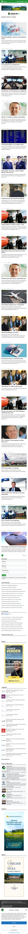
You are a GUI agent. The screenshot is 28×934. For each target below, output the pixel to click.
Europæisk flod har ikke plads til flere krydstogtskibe (12, 622)
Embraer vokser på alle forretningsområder (10, 603)
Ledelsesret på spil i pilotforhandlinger (12, 198)
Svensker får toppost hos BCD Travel (8, 621)
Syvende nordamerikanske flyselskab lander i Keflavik (12, 591)
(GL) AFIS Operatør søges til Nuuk (13, 709)
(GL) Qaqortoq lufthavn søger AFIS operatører (15, 699)
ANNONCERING (9, 3)
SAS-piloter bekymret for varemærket (12, 305)
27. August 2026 (23, 772)
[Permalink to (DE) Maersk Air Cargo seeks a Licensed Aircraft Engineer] (3, 746)
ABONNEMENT (3, 3)
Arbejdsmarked (10, 48)
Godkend (14, 922)
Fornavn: (4, 561)
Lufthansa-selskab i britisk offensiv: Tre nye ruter (11, 593)
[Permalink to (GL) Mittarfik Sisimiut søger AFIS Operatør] (3, 707)
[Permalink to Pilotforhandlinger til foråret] (14, 330)
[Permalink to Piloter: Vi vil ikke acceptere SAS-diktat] (14, 115)
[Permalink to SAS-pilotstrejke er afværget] (14, 466)
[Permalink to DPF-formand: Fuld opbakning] (14, 518)
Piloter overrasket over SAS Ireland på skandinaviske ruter (12, 412)
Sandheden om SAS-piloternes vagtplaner (14, 91)
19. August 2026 (17, 787)
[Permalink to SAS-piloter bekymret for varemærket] (14, 303)
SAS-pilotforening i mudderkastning (12, 358)
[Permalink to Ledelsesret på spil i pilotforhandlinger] (14, 196)
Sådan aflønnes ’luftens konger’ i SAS (12, 224)
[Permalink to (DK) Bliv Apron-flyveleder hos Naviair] (3, 737)
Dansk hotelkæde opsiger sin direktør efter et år (11, 630)
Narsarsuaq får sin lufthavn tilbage (8, 787)
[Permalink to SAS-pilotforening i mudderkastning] (14, 356)
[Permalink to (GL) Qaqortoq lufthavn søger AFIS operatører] (3, 703)
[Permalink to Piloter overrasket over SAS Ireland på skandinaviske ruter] (14, 409)
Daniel (7, 781)
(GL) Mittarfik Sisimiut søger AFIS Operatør (15, 704)
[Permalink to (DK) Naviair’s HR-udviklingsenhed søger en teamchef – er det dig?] (3, 693)
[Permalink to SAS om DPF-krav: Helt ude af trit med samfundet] (14, 491)
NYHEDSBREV (15, 3)
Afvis (14, 926)
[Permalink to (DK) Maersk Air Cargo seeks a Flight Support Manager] (3, 742)
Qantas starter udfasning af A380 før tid (9, 597)
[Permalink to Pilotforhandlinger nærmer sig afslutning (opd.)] (14, 35)
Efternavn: (4, 565)
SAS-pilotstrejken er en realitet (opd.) (12, 144)
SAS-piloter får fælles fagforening (11, 386)
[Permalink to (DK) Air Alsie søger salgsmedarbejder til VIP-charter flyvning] (3, 722)
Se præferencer (14, 930)
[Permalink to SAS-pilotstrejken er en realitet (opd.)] (14, 142)
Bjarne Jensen (9, 789)
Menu (5, 1)
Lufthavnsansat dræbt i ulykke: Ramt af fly (10, 601)
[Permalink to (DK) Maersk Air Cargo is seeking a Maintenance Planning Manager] (3, 751)
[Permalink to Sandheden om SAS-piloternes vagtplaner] (14, 89)
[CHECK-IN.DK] (14, 14)
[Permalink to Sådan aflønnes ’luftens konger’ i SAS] (14, 222)
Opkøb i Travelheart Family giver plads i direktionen (11, 626)
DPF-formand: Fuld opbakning (10, 520)
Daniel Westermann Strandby (12, 773)
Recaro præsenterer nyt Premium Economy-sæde (11, 607)
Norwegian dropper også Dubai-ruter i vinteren (10, 595)
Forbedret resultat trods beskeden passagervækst (11, 605)
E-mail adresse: (5, 570)
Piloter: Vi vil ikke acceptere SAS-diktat (13, 117)
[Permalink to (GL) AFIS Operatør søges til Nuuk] (3, 712)
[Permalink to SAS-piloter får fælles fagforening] (14, 384)
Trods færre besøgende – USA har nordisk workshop (12, 617)
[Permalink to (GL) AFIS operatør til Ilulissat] (3, 717)
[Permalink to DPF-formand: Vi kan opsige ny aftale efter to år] (14, 438)
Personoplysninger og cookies (14, 932)
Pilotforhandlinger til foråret (9, 332)
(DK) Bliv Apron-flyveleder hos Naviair (13, 734)
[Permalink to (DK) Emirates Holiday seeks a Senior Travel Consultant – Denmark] (3, 732)
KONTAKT (25, 3)
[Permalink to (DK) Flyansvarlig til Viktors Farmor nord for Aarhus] (3, 698)
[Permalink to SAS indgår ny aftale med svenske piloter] (14, 545)
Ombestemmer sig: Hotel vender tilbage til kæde (11, 619)
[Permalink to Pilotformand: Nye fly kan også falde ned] (14, 276)
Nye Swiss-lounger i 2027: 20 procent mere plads (11, 589)
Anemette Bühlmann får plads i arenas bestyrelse (11, 624)
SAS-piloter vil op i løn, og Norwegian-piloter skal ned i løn (12, 171)
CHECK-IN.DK (9, 766)
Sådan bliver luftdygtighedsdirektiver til (9, 585)
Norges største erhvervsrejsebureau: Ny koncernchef (12, 628)
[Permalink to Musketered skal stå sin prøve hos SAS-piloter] (14, 249)
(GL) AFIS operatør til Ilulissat (12, 714)
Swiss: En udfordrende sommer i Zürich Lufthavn (11, 599)
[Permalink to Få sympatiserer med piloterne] (14, 63)
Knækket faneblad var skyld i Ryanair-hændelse (14, 791)
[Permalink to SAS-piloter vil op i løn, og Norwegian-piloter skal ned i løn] (14, 169)
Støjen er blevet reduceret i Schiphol (8, 587)
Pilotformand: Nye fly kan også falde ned (13, 278)
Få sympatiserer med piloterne (10, 65)
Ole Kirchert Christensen (6, 907)
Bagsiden (10, 262)
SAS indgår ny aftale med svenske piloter (13, 547)
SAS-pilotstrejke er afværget (10, 468)
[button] (26, 910)
